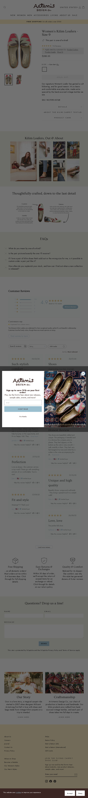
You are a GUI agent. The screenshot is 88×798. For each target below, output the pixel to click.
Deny (80, 793)
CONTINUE (23, 409)
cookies (18, 792)
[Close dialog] (83, 373)
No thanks (23, 416)
